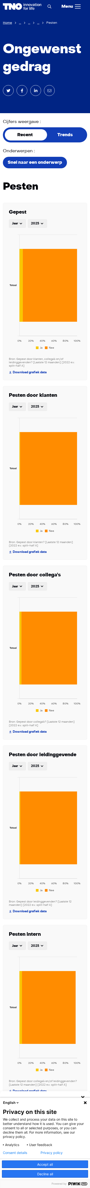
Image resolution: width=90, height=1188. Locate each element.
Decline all (45, 1174)
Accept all (45, 1164)
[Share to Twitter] (8, 90)
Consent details (15, 1153)
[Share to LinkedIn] (35, 90)
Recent (25, 135)
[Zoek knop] (49, 6)
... (20, 23)
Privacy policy (52, 1153)
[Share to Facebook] (22, 90)
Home (7, 23)
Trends (65, 135)
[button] (82, 1097)
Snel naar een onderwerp (35, 162)
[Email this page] (49, 90)
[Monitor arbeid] (22, 6)
